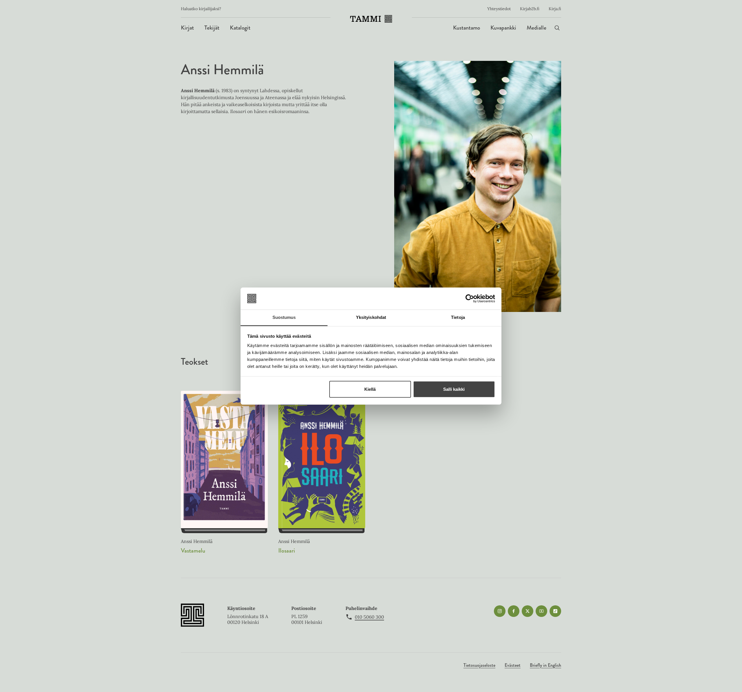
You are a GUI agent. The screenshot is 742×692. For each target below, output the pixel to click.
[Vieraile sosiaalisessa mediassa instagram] (499, 611)
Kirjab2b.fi (529, 8)
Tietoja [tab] (458, 317)
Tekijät (211, 27)
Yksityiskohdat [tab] (371, 317)
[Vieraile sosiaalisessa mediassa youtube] (541, 611)
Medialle (536, 27)
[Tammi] (371, 19)
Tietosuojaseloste (479, 665)
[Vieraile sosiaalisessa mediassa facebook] (513, 611)
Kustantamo (466, 27)
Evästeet (513, 665)
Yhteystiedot (499, 8)
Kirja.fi (555, 8)
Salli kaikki (454, 389)
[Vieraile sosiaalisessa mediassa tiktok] (555, 611)
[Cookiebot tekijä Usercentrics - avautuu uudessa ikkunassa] (469, 298)
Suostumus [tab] (284, 317)
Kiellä (370, 389)
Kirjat (187, 27)
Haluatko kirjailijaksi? (201, 8)
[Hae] (557, 28)
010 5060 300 (369, 617)
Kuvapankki (503, 27)
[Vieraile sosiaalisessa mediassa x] (527, 611)
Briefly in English (545, 665)
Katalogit (240, 27)
